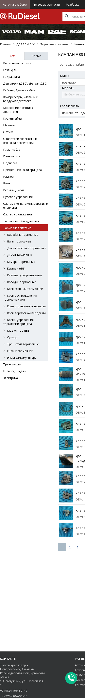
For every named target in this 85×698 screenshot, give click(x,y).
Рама (6, 183)
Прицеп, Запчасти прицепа (22, 170)
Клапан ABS (16, 268)
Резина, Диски (13, 190)
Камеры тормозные (21, 262)
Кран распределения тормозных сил (20, 297)
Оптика (8, 132)
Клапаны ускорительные (24, 275)
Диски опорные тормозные (26, 248)
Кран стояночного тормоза (26, 306)
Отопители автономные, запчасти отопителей (20, 141)
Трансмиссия (12, 364)
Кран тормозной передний (26, 313)
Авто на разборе (15, 4)
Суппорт (13, 337)
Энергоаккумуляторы (22, 357)
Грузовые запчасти (46, 4)
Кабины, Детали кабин (19, 90)
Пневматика (12, 156)
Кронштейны (12, 118)
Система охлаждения (18, 214)
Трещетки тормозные (23, 344)
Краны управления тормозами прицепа (18, 322)
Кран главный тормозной (25, 289)
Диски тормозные (20, 255)
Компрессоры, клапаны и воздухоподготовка (20, 99)
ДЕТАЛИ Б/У (25, 44)
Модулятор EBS (18, 330)
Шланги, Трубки (14, 371)
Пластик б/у (11, 149)
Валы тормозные (19, 241)
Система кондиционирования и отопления (25, 205)
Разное (8, 176)
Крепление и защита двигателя (18, 110)
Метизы (9, 125)
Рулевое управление (18, 197)
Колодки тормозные (21, 282)
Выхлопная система (17, 63)
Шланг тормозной (20, 351)
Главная (5, 44)
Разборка (72, 4)
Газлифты (10, 70)
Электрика (10, 378)
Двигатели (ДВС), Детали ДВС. (25, 83)
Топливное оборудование (22, 221)
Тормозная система (54, 44)
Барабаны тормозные (22, 235)
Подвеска (10, 163)
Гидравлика (11, 77)
